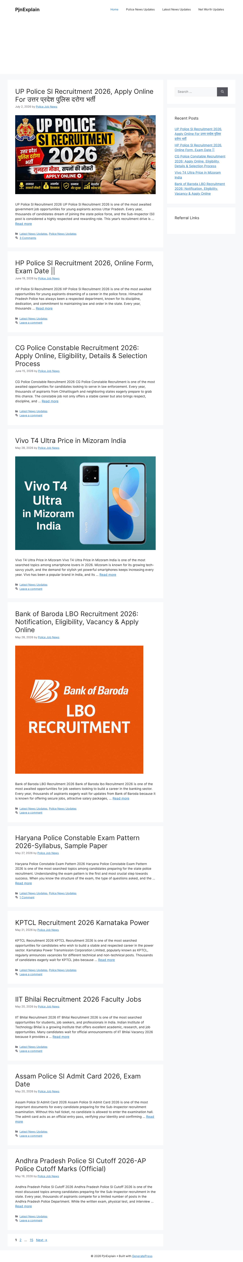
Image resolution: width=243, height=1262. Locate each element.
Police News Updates (140, 9)
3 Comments (28, 237)
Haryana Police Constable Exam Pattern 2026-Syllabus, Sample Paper (77, 842)
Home (114, 9)
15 (32, 1240)
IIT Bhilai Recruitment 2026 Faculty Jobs (78, 999)
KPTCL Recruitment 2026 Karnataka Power (82, 922)
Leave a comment (31, 322)
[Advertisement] (121, 47)
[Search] (222, 91)
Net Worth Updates (211, 9)
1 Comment (27, 897)
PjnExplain (27, 9)
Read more (23, 224)
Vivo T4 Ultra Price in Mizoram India (70, 440)
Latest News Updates (176, 9)
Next (41, 1240)
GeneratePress (142, 1256)
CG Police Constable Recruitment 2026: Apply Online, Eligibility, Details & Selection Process (81, 356)
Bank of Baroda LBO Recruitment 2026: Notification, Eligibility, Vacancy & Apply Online (77, 622)
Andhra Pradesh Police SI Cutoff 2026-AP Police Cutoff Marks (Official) (80, 1165)
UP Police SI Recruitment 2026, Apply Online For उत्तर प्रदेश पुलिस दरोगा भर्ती (84, 95)
